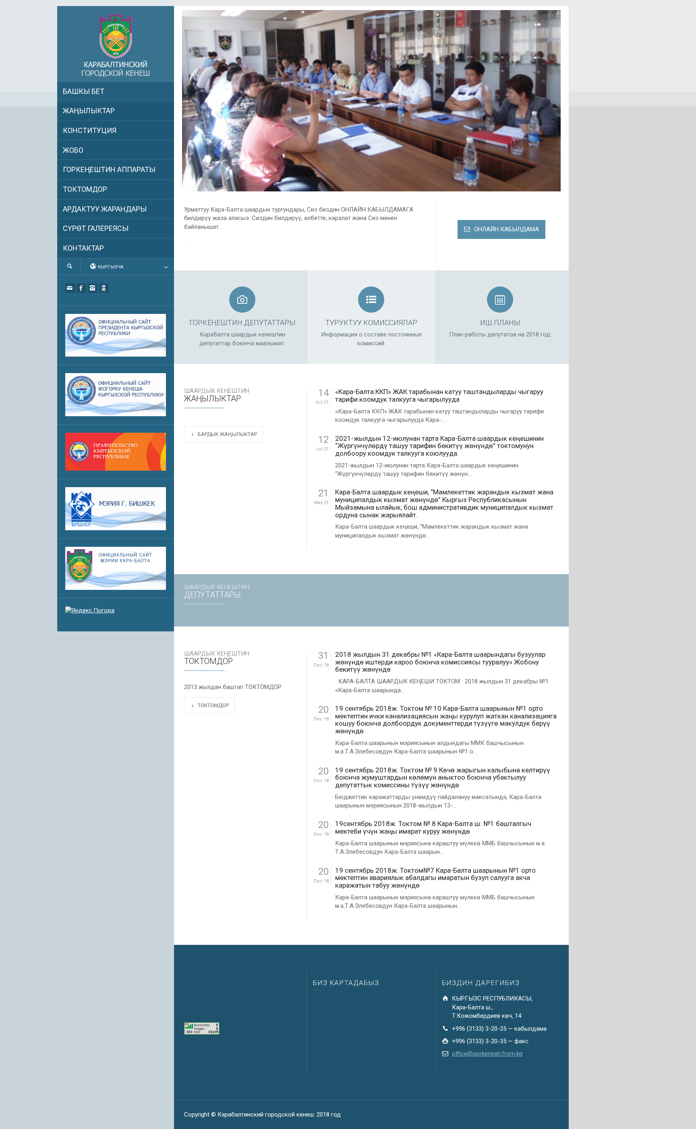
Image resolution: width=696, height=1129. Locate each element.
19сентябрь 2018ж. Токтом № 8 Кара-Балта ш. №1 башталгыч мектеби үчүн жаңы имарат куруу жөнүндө (433, 827)
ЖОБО (73, 150)
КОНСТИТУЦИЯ (89, 130)
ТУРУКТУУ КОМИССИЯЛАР (371, 322)
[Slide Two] (371, 100)
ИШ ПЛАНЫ (500, 322)
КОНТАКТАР (83, 248)
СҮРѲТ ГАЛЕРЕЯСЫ (95, 228)
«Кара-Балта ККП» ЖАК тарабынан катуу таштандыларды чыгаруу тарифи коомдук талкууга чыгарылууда (439, 395)
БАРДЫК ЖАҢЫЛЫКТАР (227, 434)
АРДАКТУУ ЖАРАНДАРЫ (105, 209)
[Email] (70, 288)
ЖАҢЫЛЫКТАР (89, 110)
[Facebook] (81, 288)
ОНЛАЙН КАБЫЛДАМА (506, 229)
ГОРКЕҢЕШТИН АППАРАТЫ (109, 169)
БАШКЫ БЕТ (83, 91)
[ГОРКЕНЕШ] (115, 46)
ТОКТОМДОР (85, 189)
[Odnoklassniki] (104, 288)
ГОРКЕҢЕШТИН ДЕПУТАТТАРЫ (242, 322)
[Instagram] (92, 288)
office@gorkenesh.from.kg (487, 1053)
